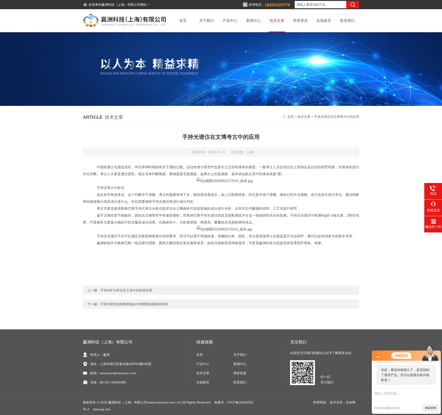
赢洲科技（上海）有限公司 (121, 4)
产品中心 (230, 21)
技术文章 (277, 21)
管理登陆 (319, 402)
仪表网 (350, 402)
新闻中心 (253, 21)
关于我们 (206, 21)
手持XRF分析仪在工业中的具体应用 (126, 290)
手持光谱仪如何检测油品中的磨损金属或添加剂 (134, 304)
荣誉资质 (300, 21)
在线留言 (324, 21)
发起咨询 (430, 407)
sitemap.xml (101, 409)
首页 (183, 21)
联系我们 (347, 21)
